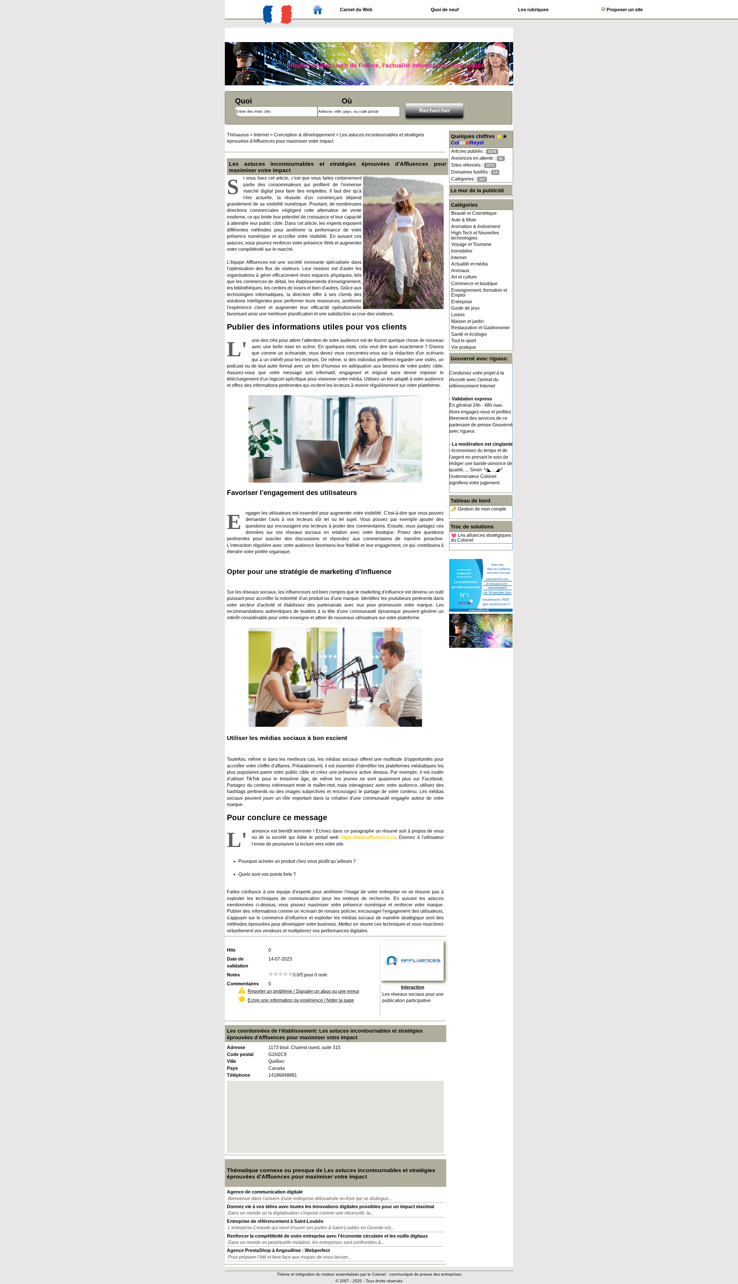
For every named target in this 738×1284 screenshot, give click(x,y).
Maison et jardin (467, 321)
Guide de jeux (465, 308)
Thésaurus (238, 134)
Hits (231, 950)
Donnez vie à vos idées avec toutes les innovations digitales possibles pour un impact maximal (330, 1206)
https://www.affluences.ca (368, 837)
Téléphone (238, 1075)
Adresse (236, 1047)
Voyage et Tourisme (471, 244)
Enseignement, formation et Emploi (479, 293)
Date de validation (237, 962)
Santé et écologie (469, 334)
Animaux (460, 270)
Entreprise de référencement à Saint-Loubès (275, 1221)
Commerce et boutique (474, 283)
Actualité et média (469, 263)
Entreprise (461, 301)
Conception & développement (304, 134)
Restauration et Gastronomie (480, 327)
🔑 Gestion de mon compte (478, 509)
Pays (232, 1068)
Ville (231, 1061)
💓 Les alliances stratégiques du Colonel (481, 538)
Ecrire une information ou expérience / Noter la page (301, 1000)
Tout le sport (463, 340)
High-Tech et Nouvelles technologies (475, 235)
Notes (233, 974)
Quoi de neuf (445, 9)
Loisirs (458, 314)
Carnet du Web (356, 9)
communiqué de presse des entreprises (425, 1274)
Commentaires (243, 983)
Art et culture (464, 276)
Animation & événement (475, 226)
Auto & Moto (463, 219)
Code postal (240, 1054)
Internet (458, 257)
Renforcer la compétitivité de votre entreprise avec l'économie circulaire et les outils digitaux (327, 1236)
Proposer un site (624, 9)
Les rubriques (533, 9)
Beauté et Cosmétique (474, 213)
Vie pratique (463, 347)
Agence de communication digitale (265, 1191)
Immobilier (461, 250)
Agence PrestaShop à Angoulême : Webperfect (278, 1250)
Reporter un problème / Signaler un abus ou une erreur (303, 991)
